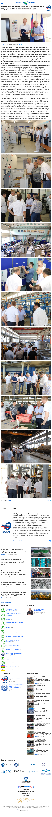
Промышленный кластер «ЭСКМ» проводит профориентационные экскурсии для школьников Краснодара (13, 572)
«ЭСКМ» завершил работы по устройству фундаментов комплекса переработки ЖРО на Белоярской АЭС (14, 594)
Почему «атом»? (26, 793)
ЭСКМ (9, 500)
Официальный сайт (17, 540)
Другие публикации (6, 602)
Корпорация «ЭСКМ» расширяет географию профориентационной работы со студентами (42, 687)
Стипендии (8, 663)
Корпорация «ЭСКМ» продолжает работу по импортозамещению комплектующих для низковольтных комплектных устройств (42, 742)
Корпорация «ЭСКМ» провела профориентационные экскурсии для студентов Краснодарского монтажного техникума (42, 679)
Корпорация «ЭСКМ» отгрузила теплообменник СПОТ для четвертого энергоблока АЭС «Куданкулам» (42, 750)
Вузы (11, 689)
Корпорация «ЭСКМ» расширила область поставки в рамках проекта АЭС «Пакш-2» (42, 734)
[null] (19, 44)
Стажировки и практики (12, 649)
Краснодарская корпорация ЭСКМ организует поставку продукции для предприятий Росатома (41, 702)
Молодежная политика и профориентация (12, 610)
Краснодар (8, 670)
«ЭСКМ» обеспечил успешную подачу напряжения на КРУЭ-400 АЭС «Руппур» (13, 583)
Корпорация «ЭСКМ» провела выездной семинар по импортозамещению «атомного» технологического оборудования (42, 725)
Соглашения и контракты (12, 632)
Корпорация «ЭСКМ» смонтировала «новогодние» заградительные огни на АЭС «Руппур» (42, 717)
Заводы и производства (12, 645)
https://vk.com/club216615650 (50, 541)
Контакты (26, 795)
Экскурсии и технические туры (14, 636)
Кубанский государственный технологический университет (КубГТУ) (17, 686)
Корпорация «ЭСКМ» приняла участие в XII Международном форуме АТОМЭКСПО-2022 (42, 710)
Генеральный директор (41, 613)
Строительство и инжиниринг (16, 679)
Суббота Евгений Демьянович (39, 609)
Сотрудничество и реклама (26, 791)
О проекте (26, 789)
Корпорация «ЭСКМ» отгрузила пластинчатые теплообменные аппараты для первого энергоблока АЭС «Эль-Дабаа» (14, 561)
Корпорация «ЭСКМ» (40, 612)
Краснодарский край (11, 666)
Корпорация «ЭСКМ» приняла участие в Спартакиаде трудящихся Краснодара (42, 695)
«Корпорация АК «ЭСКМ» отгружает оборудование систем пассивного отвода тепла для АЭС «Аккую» (14, 550)
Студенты (8, 627)
